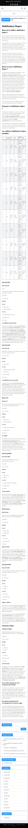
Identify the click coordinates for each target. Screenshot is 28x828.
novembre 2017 (6, 807)
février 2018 (6, 804)
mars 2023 (6, 784)
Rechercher (6, 725)
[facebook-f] (10, 4)
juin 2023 (5, 781)
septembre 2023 (7, 778)
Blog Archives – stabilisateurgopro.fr (10, 747)
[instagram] (15, 4)
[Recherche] (21, 8)
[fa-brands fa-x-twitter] (12, 4)
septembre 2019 (7, 795)
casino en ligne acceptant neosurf (16, 712)
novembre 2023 (7, 775)
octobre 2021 (6, 790)
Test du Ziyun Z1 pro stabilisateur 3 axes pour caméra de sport (15, 753)
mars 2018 (6, 801)
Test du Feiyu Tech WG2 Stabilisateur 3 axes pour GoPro (14, 750)
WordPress (15, 824)
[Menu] (2, 8)
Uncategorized (6, 817)
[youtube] (17, 4)
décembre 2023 (7, 772)
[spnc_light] (25, 8)
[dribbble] (14, 4)
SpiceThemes (14, 825)
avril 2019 (6, 798)
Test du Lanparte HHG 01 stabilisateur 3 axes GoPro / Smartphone (15, 19)
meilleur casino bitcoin (9, 693)
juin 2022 (5, 787)
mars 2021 (6, 793)
